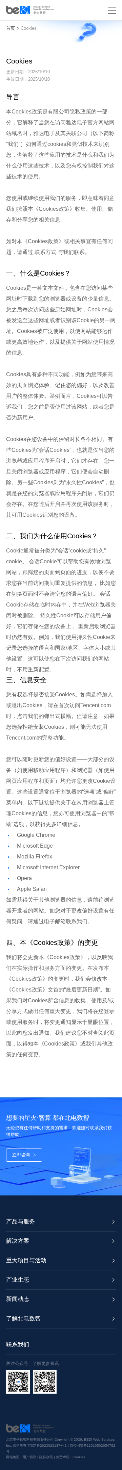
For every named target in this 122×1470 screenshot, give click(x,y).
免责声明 (62, 1457)
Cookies (29, 28)
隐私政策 (46, 1457)
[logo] (30, 10)
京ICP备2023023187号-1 (47, 1445)
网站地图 (13, 1457)
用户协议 (29, 1457)
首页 (10, 28)
